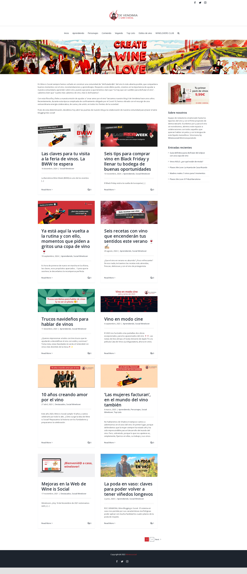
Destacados (60, 404)
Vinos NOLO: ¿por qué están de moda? (186, 161)
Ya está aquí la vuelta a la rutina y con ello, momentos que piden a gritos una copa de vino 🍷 (65, 241)
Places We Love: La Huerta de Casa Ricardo (188, 167)
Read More (46, 189)
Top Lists (117, 412)
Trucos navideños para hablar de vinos (64, 321)
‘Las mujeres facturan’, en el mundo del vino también (127, 400)
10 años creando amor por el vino (64, 397)
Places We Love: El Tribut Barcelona (185, 179)
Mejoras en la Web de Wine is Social (63, 486)
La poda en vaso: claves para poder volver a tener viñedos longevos (128, 489)
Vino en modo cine (123, 319)
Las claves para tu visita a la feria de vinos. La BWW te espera (65, 159)
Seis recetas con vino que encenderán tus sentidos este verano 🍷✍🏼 (129, 238)
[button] (178, 33)
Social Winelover (67, 168)
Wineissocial (131, 554)
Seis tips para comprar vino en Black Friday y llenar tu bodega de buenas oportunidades (127, 161)
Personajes (136, 409)
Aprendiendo (129, 173)
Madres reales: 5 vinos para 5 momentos (187, 173)
